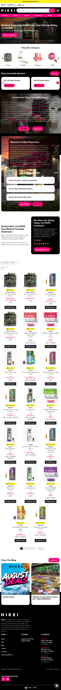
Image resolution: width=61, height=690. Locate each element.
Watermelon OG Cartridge (50, 372)
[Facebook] (8, 679)
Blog (2, 642)
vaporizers (39, 164)
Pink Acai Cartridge (50, 294)
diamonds (31, 161)
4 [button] (30, 548)
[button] (2, 1)
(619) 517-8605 (25, 641)
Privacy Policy (49, 669)
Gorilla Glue (44, 104)
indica (38, 153)
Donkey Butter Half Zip (10, 333)
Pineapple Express (32, 110)
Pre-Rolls (23, 65)
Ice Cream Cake (40, 119)
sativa (34, 153)
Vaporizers (38, 65)
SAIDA (30, 331)
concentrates (42, 159)
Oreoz (13, 121)
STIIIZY (10, 370)
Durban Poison (36, 113)
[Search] (52, 10)
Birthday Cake (30, 409)
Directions (4, 652)
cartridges (27, 166)
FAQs (2, 645)
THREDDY (51, 292)
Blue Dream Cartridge (40, 527)
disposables (36, 166)
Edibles (53, 65)
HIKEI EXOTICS (10, 292)
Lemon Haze (34, 106)
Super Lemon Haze (10, 372)
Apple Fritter (43, 108)
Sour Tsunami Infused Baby (30, 372)
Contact (3, 648)
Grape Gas (35, 115)
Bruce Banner (12, 119)
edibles (37, 163)
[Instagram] (3, 679)
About (3, 639)
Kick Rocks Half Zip (10, 294)
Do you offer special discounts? (20, 197)
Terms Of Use (57, 669)
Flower (8, 65)
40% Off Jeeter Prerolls (12, 80)
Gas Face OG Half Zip (30, 294)
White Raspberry (10, 449)
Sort (11, 261)
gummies (12, 164)
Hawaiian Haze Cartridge (10, 409)
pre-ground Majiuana (38, 155)
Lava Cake (21, 121)
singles (22, 159)
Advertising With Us (7, 655)
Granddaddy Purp (30, 488)
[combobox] (33, 10)
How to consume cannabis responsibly (23, 180)
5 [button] (33, 548)
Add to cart (11, 307)
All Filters (5, 262)
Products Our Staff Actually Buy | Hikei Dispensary (45, 598)
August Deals (8, 597)
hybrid (44, 153)
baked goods (20, 164)
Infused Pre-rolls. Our (32, 159)
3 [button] (27, 548)
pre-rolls (44, 157)
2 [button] (24, 548)
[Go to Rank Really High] (30, 687)
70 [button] (39, 548)
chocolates (30, 164)
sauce (42, 161)
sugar (36, 161)
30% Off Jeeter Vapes (41, 80)
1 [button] (21, 548)
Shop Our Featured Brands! (30, 1)
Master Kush (10, 488)
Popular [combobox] (13, 262)
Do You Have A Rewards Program (21, 189)
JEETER (30, 370)
